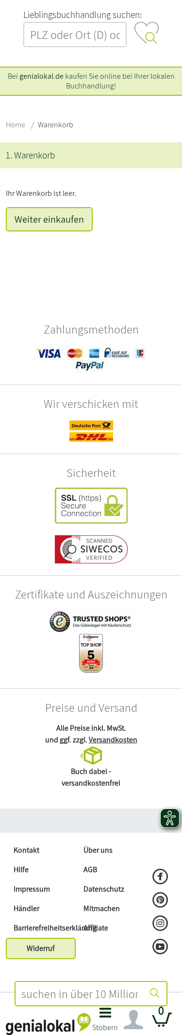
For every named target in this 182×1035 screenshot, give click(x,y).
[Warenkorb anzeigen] (162, 1023)
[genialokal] (48, 1023)
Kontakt (26, 850)
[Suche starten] (154, 993)
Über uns (98, 850)
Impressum (32, 889)
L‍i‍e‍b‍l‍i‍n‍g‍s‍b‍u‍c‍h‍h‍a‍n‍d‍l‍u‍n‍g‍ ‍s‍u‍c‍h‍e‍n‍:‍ (82, 14)
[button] (105, 1022)
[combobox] (80, 993)
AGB (90, 869)
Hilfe (21, 869)
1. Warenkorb (30, 155)
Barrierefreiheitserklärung (45, 928)
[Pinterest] (160, 901)
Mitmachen (101, 908)
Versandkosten (113, 740)
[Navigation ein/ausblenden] (133, 1020)
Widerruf (41, 948)
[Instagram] (160, 924)
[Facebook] (160, 877)
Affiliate (95, 928)
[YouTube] (160, 947)
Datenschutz (103, 889)
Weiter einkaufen (49, 219)
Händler (26, 908)
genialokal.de (41, 76)
